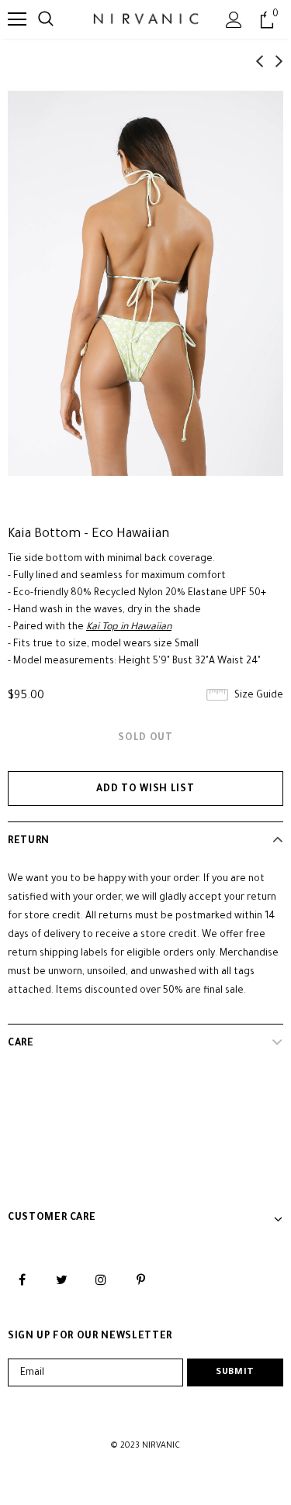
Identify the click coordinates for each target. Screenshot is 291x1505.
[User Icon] (234, 20)
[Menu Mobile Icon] (17, 19)
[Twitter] (61, 1280)
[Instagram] (101, 1280)
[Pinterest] (140, 1280)
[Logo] (145, 19)
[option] (145, 283)
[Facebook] (22, 1280)
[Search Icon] (46, 19)
